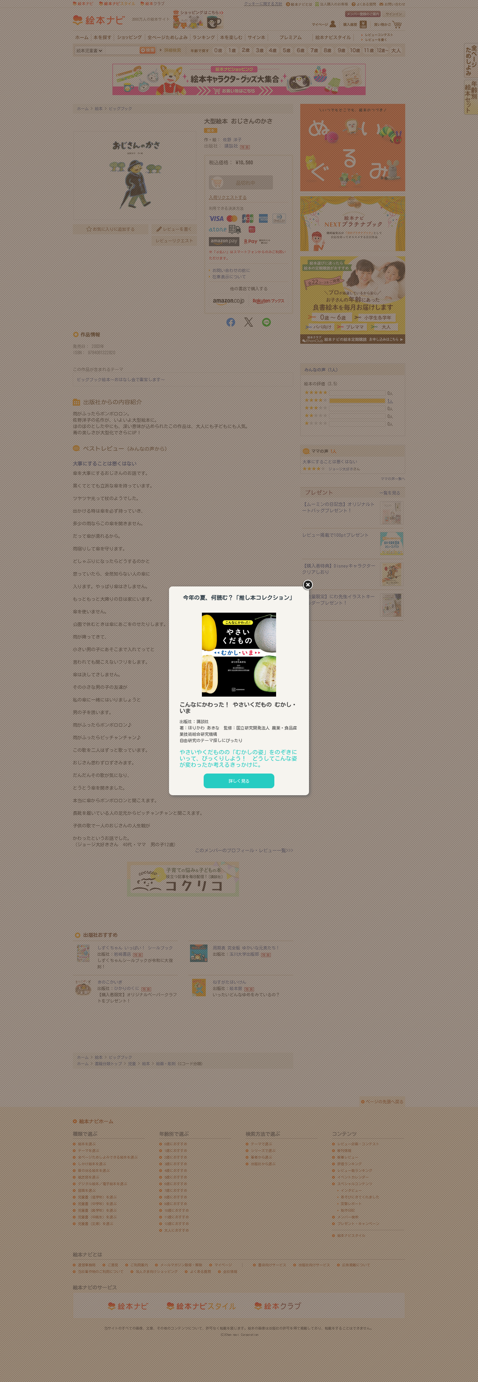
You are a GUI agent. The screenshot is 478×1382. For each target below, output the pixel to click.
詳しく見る (239, 781)
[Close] (309, 585)
